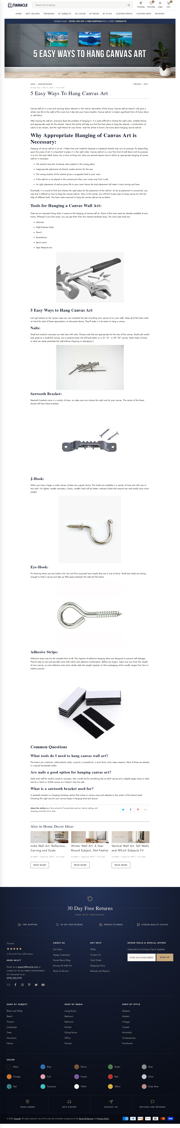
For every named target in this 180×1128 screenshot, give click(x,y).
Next (146, 84)
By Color (80, 13)
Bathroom (69, 1021)
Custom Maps (143, 13)
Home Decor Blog (61, 960)
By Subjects (64, 13)
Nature (10, 1043)
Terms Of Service (86, 1118)
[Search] (129, 5)
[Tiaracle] (18, 5)
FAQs (92, 949)
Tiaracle (17, 1118)
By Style (107, 13)
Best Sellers (33, 13)
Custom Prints (124, 13)
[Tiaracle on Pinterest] (29, 985)
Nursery (68, 1043)
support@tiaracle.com (28, 967)
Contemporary (129, 1038)
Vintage (126, 1021)
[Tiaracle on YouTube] (43, 985)
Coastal (125, 1027)
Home (19, 13)
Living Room (70, 1011)
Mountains (11, 1038)
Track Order (95, 960)
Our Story (57, 949)
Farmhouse (127, 1043)
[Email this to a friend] (146, 810)
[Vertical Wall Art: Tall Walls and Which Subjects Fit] (130, 837)
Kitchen (68, 1027)
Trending (49, 13)
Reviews (159, 13)
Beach (10, 1016)
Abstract (126, 1011)
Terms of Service (60, 971)
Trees (9, 1032)
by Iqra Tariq (35, 87)
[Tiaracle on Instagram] (22, 985)
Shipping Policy (97, 965)
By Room (94, 13)
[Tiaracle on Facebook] (15, 985)
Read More (39, 865)
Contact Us (95, 954)
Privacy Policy (103, 1118)
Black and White (14, 1011)
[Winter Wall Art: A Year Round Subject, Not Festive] (90, 837)
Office (68, 1038)
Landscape (12, 1027)
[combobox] (78, 5)
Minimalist (127, 1032)
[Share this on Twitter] (123, 810)
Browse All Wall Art (62, 965)
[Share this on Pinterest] (138, 810)
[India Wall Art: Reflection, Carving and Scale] (49, 837)
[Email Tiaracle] (9, 985)
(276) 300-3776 (14, 978)
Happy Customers (61, 954)
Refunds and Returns (99, 971)
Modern (126, 1016)
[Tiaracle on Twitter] (36, 985)
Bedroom (69, 1016)
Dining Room (71, 1032)
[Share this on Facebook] (131, 810)
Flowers (10, 1021)
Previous (137, 84)
